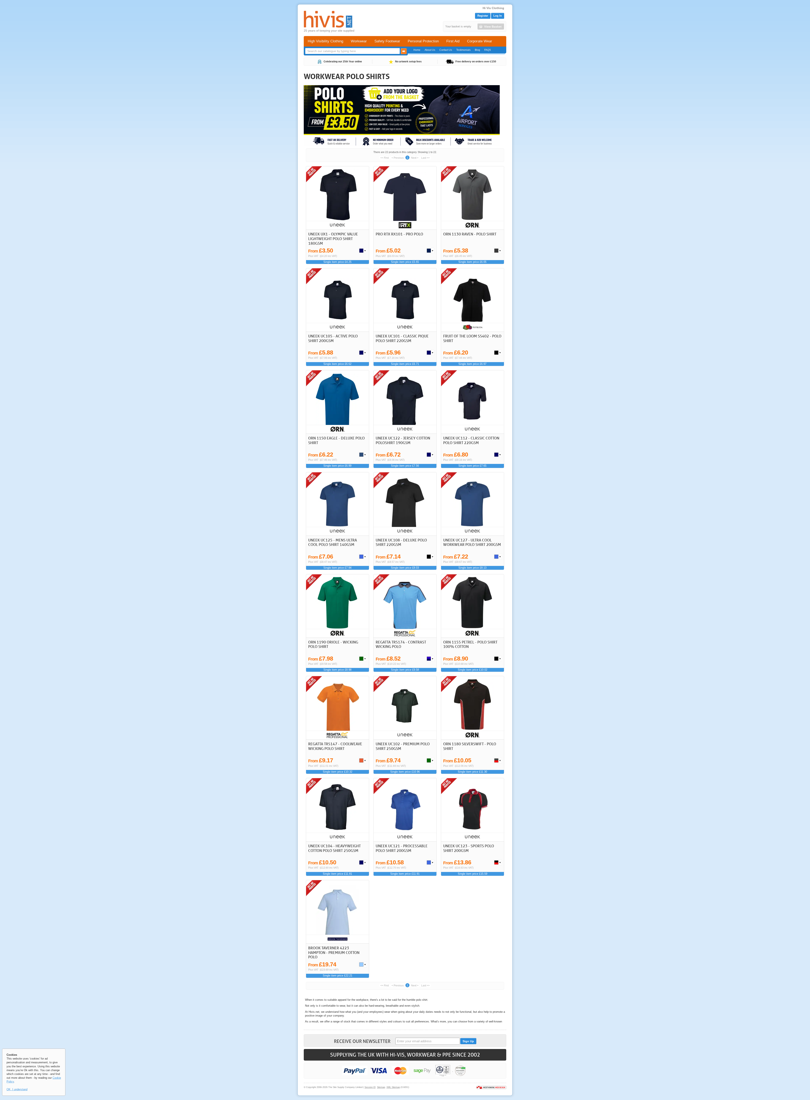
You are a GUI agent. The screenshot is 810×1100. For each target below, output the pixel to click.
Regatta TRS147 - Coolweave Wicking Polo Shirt (335, 746)
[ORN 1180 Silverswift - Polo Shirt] (472, 707)
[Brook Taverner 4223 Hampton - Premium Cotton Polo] (337, 911)
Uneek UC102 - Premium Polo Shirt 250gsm (403, 746)
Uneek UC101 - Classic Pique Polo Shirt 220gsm (402, 338)
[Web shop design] (491, 1087)
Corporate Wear (479, 41)
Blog (477, 49)
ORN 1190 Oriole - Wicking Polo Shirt (333, 644)
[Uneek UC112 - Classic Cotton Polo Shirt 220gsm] (472, 402)
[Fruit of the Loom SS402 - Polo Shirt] (472, 300)
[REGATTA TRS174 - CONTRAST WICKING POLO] (405, 606)
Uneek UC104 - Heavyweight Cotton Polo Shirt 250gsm (334, 848)
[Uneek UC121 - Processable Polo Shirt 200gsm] (405, 809)
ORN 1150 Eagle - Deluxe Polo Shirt (336, 440)
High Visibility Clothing (325, 41)
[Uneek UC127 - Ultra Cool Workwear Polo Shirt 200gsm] (472, 504)
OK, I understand (17, 1089)
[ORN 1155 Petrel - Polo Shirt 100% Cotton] (472, 606)
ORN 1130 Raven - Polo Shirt (469, 234)
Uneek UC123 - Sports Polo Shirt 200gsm (468, 848)
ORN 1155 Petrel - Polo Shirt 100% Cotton (470, 644)
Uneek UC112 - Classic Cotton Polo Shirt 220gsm (471, 440)
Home (416, 49)
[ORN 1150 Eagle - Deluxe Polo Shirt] (337, 402)
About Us (430, 49)
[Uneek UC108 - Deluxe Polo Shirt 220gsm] (405, 504)
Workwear (359, 41)
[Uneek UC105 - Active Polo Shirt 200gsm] (337, 300)
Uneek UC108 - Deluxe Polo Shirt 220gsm (401, 542)
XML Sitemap (393, 1087)
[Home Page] (328, 19)
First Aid (452, 41)
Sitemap (381, 1087)
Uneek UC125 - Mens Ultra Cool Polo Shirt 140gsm (332, 542)
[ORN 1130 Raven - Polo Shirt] (472, 198)
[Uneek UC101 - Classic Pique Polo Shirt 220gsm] (405, 300)
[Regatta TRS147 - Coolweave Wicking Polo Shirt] (337, 707)
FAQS (487, 49)
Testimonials (463, 49)
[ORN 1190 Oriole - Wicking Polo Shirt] (337, 606)
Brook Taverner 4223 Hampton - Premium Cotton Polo (333, 952)
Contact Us (445, 49)
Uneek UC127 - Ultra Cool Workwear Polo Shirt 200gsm (472, 542)
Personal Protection (423, 41)
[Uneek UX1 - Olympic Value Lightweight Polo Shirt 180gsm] (337, 198)
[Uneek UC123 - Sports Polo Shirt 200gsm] (472, 809)
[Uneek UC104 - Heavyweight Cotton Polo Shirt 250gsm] (337, 809)
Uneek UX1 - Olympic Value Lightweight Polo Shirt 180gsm (333, 238)
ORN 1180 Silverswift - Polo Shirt (469, 746)
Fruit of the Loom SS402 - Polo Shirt (472, 338)
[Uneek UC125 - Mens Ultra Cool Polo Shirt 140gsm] (337, 504)
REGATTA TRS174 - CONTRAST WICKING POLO (401, 644)
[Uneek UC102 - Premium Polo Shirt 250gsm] (405, 707)
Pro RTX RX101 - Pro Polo (399, 234)
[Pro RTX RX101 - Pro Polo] (405, 198)
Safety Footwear (387, 41)
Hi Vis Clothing (493, 8)
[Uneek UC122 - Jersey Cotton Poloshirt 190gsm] (405, 402)
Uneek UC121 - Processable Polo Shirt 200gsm (402, 848)
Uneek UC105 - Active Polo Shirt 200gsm (333, 338)
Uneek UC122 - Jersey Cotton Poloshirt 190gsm (403, 440)
